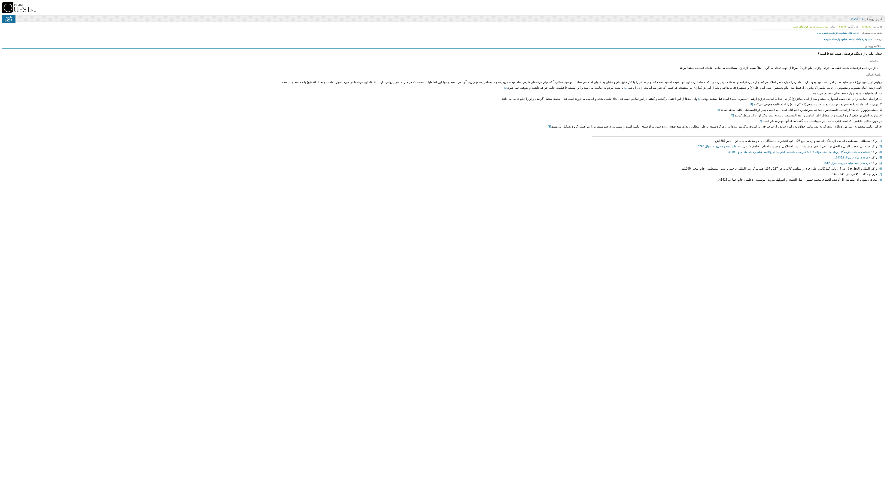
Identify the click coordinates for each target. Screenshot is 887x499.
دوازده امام (835, 39)
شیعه (869, 39)
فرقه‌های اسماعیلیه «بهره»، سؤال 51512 (846, 163)
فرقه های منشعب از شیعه (844, 32)
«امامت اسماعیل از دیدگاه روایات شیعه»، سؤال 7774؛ (838, 152)
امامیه (856, 39)
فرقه (863, 39)
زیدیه (826, 39)
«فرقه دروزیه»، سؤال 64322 (853, 157)
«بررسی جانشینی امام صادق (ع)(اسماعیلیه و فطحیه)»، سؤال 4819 (767, 152)
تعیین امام (822, 32)
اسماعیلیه (847, 39)
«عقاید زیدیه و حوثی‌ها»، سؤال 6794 (719, 146)
